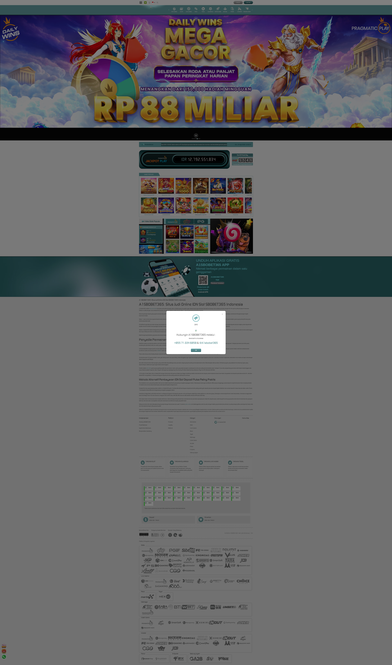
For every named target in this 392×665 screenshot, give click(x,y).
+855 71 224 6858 (185, 343)
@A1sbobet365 (208, 343)
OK (196, 350)
